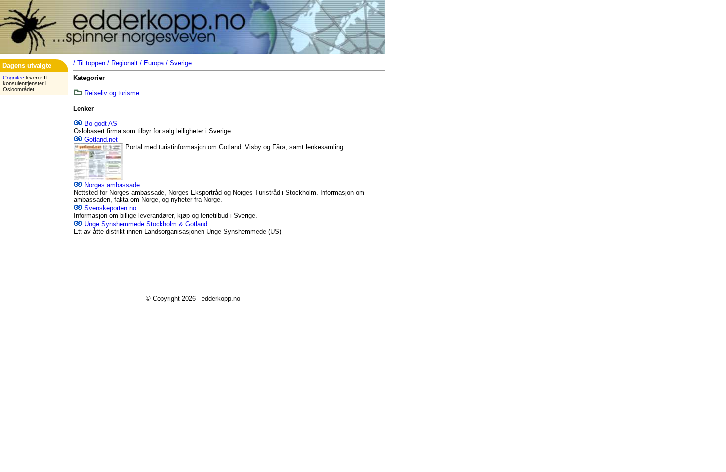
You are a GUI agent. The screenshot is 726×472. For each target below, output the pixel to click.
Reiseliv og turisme (111, 93)
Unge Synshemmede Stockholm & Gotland (145, 224)
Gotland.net (101, 139)
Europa (154, 63)
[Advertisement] (192, 265)
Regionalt (124, 63)
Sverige (181, 63)
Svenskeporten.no (110, 208)
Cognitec (13, 77)
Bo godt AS (100, 123)
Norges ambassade (112, 185)
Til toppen (91, 63)
